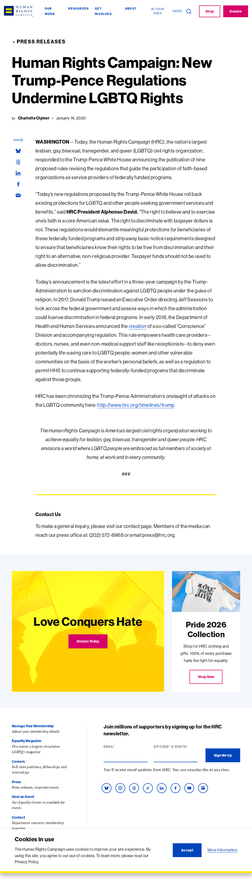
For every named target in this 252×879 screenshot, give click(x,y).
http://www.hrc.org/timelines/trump (135, 405)
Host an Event (23, 796)
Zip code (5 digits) (176, 746)
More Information (222, 849)
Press (16, 782)
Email (119, 746)
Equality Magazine (26, 741)
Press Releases (41, 41)
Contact (18, 817)
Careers (18, 761)
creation (138, 326)
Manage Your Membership (33, 726)
